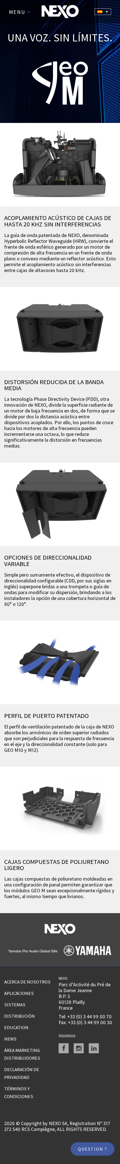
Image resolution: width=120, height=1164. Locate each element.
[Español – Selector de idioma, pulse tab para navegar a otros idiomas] (102, 11)
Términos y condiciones (18, 1092)
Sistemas (14, 1005)
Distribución (19, 1016)
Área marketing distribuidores (22, 1054)
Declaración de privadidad (21, 1073)
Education (16, 1027)
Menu (19, 12)
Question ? (92, 1149)
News (10, 1039)
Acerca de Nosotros (27, 982)
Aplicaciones (19, 993)
